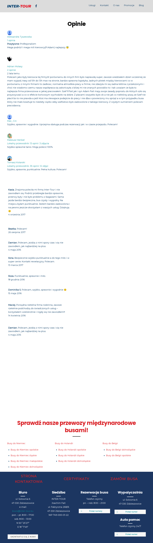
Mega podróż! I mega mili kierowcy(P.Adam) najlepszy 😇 (38, 47)
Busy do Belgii (110, 443)
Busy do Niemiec (16, 443)
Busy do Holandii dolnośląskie (74, 461)
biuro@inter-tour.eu (22, 511)
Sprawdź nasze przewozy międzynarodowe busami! (76, 426)
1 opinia (11, 40)
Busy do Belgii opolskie (118, 455)
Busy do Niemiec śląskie (24, 455)
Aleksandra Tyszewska (19, 37)
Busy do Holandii (64, 443)
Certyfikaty (76, 479)
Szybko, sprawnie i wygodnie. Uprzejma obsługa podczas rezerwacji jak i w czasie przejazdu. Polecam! (62, 124)
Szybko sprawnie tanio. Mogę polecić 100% (30, 147)
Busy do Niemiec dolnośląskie (27, 467)
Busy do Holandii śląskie (71, 455)
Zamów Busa (124, 479)
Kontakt (104, 5)
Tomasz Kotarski (16, 162)
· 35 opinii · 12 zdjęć (27, 166)
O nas (116, 5)
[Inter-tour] (19, 6)
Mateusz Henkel (16, 140)
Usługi (92, 5)
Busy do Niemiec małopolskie (27, 461)
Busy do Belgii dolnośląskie (120, 449)
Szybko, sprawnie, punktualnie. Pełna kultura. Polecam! (36, 169)
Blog (141, 5)
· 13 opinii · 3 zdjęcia (28, 143)
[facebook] (36, 6)
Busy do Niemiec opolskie (24, 449)
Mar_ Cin (12, 121)
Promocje (129, 5)
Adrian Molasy (14, 66)
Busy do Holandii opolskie (72, 449)
